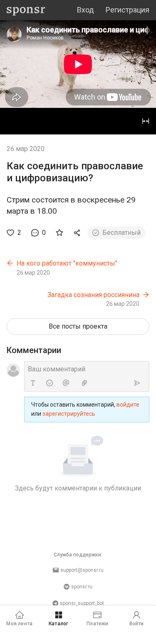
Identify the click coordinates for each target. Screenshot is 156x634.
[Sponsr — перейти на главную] (26, 10)
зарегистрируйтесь (68, 413)
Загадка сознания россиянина (93, 295)
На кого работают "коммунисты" (67, 263)
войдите (127, 404)
